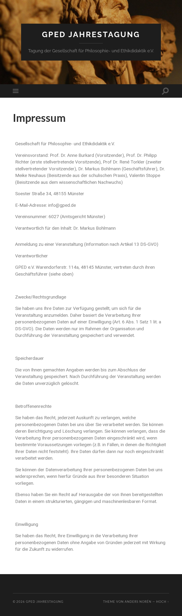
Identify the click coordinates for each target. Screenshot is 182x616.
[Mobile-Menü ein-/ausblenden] (16, 91)
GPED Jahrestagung (91, 34)
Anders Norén (138, 601)
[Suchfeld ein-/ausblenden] (165, 91)
